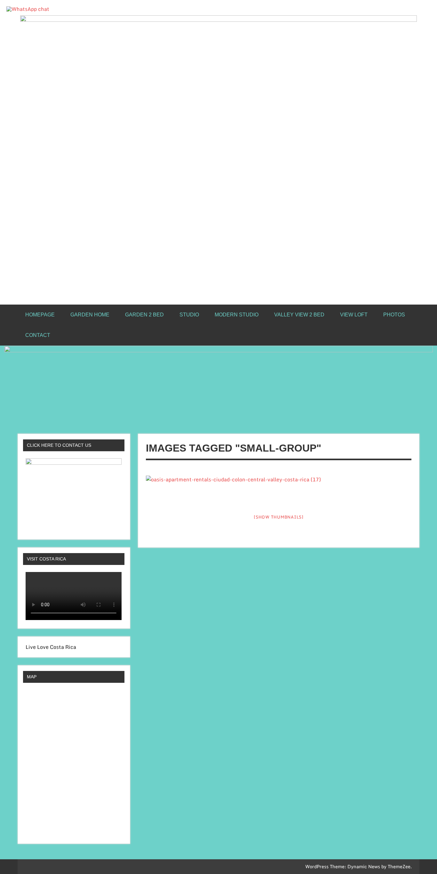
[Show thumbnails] (279, 516)
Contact (37, 335)
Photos (394, 314)
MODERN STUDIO (236, 314)
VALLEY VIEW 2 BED (299, 314)
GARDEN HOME (89, 314)
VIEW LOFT (354, 314)
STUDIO (189, 314)
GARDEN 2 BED (144, 314)
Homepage (40, 314)
